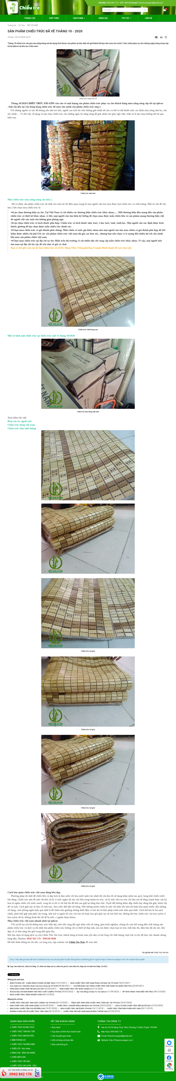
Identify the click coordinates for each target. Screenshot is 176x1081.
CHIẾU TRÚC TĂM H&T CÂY (23, 1031)
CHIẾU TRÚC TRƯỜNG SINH (23, 1044)
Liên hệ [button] (148, 18)
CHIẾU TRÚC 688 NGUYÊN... (23, 1036)
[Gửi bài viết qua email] (156, 37)
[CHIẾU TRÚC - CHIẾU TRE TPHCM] (24, 7)
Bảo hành (56, 1027)
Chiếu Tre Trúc (77, 942)
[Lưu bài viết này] (166, 37)
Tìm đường (169, 1069)
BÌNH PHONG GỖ (19, 1040)
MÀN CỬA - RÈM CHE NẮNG (23, 1053)
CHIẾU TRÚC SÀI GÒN (40, 103)
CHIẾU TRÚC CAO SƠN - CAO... (25, 1065)
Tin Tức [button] (125, 18)
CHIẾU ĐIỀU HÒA (19, 1057)
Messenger (169, 1046)
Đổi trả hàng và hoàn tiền (62, 1040)
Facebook (169, 1061)
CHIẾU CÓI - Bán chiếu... (21, 1048)
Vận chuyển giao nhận (61, 1036)
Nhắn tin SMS (169, 1053)
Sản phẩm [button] (78, 18)
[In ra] (161, 37)
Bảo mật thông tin (60, 1044)
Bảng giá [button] (103, 18)
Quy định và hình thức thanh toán (66, 1032)
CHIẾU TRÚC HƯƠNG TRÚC (23, 1027)
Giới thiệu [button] (54, 18)
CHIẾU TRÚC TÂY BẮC (21, 1061)
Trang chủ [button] (29, 18)
